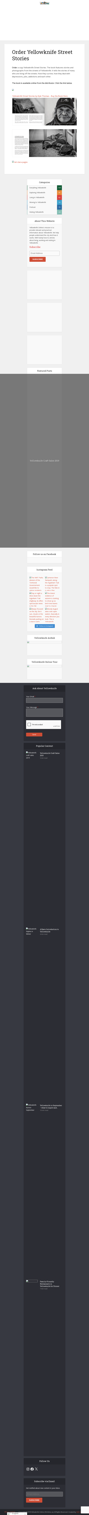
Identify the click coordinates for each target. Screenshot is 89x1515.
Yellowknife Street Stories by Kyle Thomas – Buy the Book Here (40, 96)
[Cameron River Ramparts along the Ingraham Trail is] (52, 583)
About (6, 1512)
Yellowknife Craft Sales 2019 (44, 460)
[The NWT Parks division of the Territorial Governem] (36, 583)
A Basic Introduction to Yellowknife (49, 930)
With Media (80, 1512)
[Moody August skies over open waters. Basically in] (52, 615)
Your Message (32, 707)
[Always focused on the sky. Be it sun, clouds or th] (36, 615)
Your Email (30, 697)
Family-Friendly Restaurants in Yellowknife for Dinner (49, 1283)
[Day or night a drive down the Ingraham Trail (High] (36, 599)
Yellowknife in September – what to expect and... (51, 1106)
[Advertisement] (44, 23)
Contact (12, 1512)
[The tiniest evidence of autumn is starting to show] (52, 599)
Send (34, 734)
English (15, 1513)
